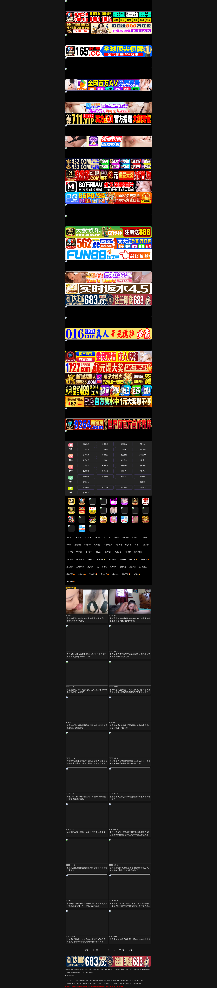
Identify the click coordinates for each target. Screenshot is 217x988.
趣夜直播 (108, 552)
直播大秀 (132, 567)
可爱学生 (124, 466)
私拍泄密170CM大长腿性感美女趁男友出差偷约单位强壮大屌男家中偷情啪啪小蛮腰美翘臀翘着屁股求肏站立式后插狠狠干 (130, 906)
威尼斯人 (69, 537)
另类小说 (86, 493)
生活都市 (86, 487)
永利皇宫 (90, 559)
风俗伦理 (143, 487)
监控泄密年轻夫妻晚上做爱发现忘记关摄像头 (86, 832)
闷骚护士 (143, 471)
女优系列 (105, 466)
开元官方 (69, 567)
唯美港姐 (124, 455)
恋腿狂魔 (143, 466)
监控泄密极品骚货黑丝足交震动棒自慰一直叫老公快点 (130, 797)
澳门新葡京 (138, 552)
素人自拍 (143, 449)
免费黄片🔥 (133, 559)
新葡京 (68, 545)
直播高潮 (118, 545)
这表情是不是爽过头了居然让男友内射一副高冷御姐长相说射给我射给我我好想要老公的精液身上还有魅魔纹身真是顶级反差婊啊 (130, 692)
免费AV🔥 (137, 574)
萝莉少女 (143, 444)
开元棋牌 (88, 537)
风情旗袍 (86, 471)
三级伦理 (86, 449)
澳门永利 (107, 537)
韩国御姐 (105, 455)
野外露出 (143, 460)
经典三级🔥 (70, 574)
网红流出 (124, 460)
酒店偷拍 (146, 545)
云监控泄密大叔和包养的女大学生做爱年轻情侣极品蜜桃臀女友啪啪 (87, 690)
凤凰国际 (97, 545)
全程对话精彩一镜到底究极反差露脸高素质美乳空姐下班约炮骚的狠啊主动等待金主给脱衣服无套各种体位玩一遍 (130, 834)
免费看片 (113, 567)
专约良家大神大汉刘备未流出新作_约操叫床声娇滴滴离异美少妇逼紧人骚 (86, 655)
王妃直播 (79, 552)
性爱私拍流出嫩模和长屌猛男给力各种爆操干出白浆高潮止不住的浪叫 (130, 726)
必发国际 (128, 552)
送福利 (145, 537)
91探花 (105, 460)
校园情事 (105, 487)
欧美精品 (124, 444)
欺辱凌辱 (86, 460)
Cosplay (123, 449)
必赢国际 (87, 545)
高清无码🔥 (126, 574)
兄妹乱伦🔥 (93, 574)
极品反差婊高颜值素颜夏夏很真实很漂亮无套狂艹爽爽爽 (87, 869)
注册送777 (135, 537)
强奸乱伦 (105, 444)
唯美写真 (124, 477)
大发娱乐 (69, 559)
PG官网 (78, 537)
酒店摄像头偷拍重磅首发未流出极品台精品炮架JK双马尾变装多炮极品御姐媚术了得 (130, 762)
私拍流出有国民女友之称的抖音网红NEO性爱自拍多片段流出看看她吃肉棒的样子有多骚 (86, 940)
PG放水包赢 (108, 545)
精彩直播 (128, 545)
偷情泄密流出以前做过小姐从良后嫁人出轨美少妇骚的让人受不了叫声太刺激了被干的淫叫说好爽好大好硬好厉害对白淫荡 (87, 763)
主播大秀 (69, 552)
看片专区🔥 (105, 574)
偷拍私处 (99, 552)
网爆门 (142, 477)
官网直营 (97, 537)
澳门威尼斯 (143, 567)
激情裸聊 (123, 559)
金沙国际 (90, 567)
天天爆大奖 (80, 567)
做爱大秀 (123, 567)
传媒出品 (86, 482)
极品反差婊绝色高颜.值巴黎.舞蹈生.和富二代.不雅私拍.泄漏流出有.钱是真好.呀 (129, 869)
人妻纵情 (124, 487)
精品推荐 (86, 444)
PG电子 (116, 537)
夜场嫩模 (118, 552)
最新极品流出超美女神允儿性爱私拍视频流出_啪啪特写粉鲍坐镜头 (86, 619)
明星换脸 (105, 471)
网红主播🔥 (70, 581)
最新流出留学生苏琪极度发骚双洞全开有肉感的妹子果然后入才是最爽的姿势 (130, 619)
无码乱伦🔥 (145, 559)
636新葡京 (112, 559)
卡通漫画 (86, 477)
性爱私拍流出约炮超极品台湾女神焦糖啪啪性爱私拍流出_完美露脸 (87, 726)
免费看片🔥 (101, 559)
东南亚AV (142, 455)
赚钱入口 (115, 574)
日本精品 (105, 449)
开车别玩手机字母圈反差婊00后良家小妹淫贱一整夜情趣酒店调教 (86, 797)
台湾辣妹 (86, 455)
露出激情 (105, 477)
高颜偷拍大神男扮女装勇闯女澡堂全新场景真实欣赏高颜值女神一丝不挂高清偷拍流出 (87, 904)
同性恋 (142, 482)
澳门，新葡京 (102, 567)
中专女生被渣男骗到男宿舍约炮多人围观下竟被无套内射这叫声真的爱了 (130, 655)
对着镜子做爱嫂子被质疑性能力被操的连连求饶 (130, 939)
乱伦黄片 (89, 552)
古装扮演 (86, 466)
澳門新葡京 (80, 559)
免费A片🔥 (82, 574)
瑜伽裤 (123, 471)
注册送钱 (125, 537)
